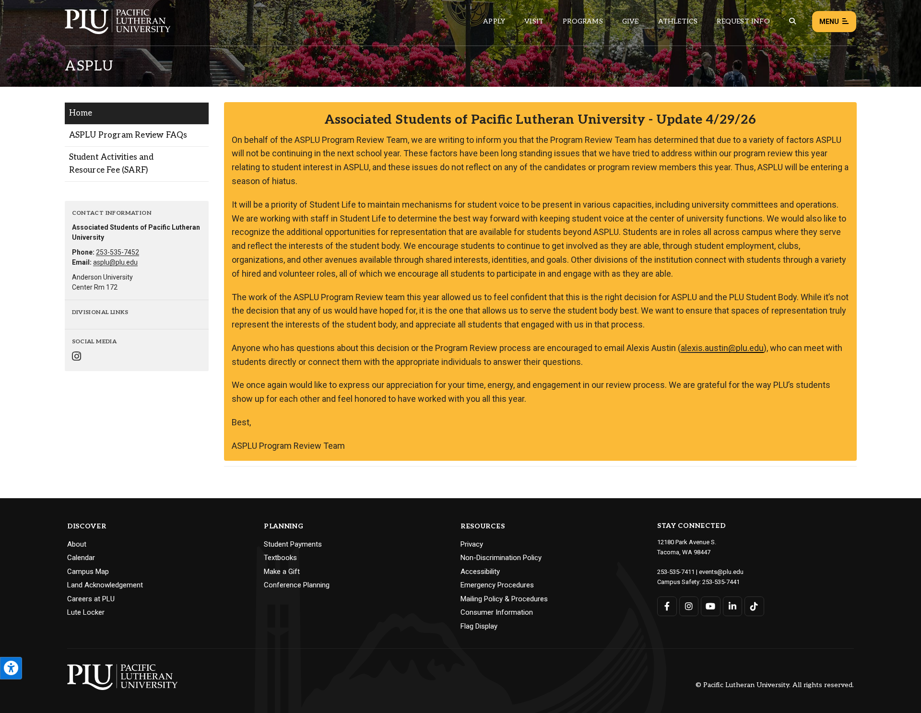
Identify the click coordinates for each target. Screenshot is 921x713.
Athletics (678, 21)
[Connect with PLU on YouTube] (710, 606)
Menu (829, 21)
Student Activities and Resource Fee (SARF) (111, 163)
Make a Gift (282, 571)
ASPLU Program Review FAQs (128, 135)
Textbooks (280, 557)
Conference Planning (297, 585)
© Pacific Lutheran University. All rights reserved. (775, 685)
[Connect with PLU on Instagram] (689, 606)
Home (81, 113)
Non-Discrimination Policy (501, 557)
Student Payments (293, 544)
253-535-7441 (721, 581)
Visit (533, 21)
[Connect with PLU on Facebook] (667, 606)
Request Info (743, 21)
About (76, 544)
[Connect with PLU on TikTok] (754, 606)
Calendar (81, 557)
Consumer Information (496, 612)
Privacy (471, 544)
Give (630, 21)
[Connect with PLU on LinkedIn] (733, 606)
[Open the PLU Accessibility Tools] (11, 668)
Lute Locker (86, 612)
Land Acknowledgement (105, 585)
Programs (583, 21)
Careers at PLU (91, 599)
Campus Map (88, 571)
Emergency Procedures (497, 585)
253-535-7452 (117, 252)
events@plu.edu (721, 571)
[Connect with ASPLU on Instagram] (76, 357)
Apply (494, 21)
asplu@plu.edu (115, 262)
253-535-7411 (676, 571)
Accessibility (480, 571)
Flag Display (478, 626)
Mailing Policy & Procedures (504, 599)
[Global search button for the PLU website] (792, 21)
